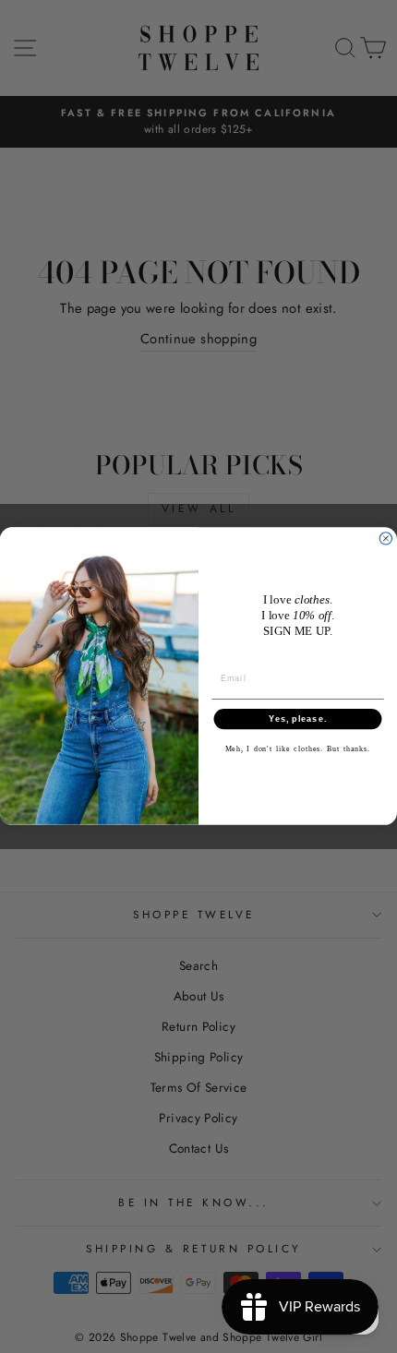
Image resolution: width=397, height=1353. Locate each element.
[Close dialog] (385, 539)
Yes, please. (298, 719)
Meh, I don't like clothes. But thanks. (298, 749)
